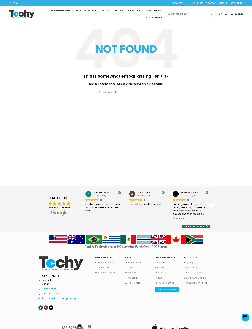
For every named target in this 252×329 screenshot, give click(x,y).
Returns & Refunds (193, 272)
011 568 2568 (49, 288)
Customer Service (165, 257)
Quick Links (190, 257)
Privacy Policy (191, 267)
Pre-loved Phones (134, 262)
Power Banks (131, 277)
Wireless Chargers (134, 282)
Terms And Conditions (195, 282)
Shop (128, 257)
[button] (211, 205)
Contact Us (160, 272)
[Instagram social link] (14, 3)
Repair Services (104, 257)
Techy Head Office (164, 282)
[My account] (226, 14)
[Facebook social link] (10, 3)
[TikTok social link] (17, 3)
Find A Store (161, 277)
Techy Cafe (161, 262)
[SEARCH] (212, 14)
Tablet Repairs (102, 267)
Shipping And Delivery (195, 277)
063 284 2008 (50, 293)
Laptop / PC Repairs (105, 272)
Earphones (130, 272)
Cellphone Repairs (104, 262)
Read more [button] (178, 218)
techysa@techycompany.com (60, 298)
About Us (159, 267)
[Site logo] (22, 13)
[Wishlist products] (220, 14)
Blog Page (189, 262)
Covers (128, 267)
